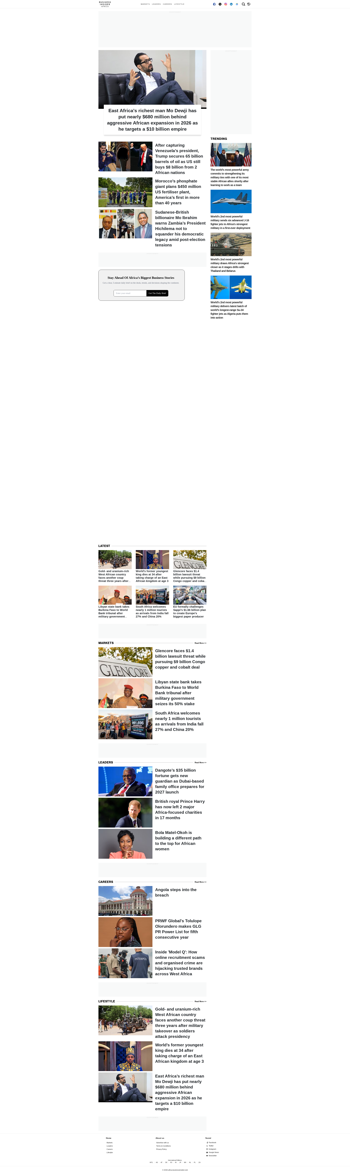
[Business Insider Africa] (105, 4)
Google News (214, 1152)
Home (108, 1138)
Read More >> (200, 643)
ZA (199, 1162)
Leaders (156, 4)
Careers (167, 4)
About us (160, 1138)
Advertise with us (162, 1143)
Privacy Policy (161, 1149)
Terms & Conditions (163, 1146)
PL (195, 1162)
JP (180, 1162)
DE (166, 1162)
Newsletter (213, 1156)
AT (161, 1162)
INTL (151, 1162)
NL (190, 1162)
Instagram (212, 1149)
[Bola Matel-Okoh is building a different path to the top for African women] (152, 844)
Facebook (212, 1143)
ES (171, 1162)
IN (176, 1162)
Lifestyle (179, 4)
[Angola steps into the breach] (152, 901)
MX (185, 1162)
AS (157, 1162)
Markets (145, 4)
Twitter (211, 1146)
